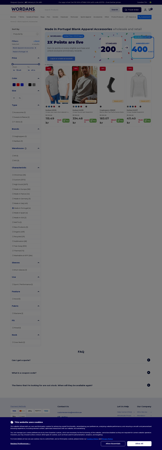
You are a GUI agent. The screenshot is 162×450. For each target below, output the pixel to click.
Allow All (139, 444)
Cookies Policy (92, 439)
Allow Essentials (113, 444)
